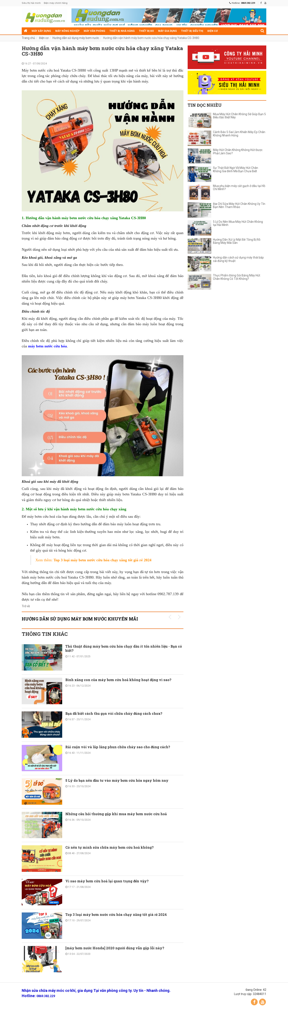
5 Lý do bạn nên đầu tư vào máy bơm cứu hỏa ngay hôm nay (116, 780)
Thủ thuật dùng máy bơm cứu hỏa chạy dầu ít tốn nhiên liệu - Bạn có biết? (123, 648)
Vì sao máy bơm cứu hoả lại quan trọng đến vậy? (107, 881)
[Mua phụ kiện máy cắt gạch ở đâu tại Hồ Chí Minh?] (199, 192)
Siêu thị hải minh (31, 3)
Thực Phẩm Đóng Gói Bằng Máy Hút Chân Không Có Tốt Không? (236, 277)
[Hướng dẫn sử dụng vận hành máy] (44, 16)
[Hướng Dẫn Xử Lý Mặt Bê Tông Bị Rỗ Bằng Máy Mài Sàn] (199, 245)
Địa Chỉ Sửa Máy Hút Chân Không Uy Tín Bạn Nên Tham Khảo (239, 205)
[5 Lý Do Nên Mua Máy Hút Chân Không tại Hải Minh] (199, 228)
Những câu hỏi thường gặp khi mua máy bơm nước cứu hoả (116, 814)
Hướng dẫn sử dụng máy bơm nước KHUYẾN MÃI (80, 619)
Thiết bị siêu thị (192, 30)
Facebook (254, 1002)
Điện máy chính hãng (55, 3)
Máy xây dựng (41, 30)
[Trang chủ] (26, 31)
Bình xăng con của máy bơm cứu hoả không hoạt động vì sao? (118, 680)
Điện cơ (212, 30)
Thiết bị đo (146, 30)
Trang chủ (28, 38)
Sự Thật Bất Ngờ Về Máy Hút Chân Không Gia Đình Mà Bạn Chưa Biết (235, 169)
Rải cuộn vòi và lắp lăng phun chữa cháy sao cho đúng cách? (117, 747)
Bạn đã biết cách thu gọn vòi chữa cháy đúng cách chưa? (113, 713)
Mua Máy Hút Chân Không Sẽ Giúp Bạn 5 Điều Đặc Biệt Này (239, 116)
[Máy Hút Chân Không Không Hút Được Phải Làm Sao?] (199, 156)
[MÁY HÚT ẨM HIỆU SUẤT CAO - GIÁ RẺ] (168, 18)
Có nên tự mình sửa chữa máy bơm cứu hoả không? (109, 847)
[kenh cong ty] (227, 57)
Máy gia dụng (167, 30)
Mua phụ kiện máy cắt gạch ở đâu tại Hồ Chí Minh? (239, 187)
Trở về (26, 606)
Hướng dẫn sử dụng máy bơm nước (75, 38)
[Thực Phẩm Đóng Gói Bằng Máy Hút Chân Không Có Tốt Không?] (199, 281)
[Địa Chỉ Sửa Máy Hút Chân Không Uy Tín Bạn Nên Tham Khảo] (199, 210)
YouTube (262, 1002)
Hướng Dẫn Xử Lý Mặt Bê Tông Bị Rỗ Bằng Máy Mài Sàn (236, 241)
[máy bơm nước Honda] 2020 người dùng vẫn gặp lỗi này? (114, 948)
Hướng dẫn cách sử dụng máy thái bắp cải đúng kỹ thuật (238, 259)
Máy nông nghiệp (67, 30)
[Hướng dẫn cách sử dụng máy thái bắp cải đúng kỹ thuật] (199, 263)
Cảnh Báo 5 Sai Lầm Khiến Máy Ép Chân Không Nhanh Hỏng (239, 134)
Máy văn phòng (94, 30)
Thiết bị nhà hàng (122, 30)
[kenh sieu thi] (227, 82)
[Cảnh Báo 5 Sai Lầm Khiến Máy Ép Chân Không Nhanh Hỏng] (199, 138)
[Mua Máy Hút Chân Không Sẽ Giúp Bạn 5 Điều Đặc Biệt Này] (199, 120)
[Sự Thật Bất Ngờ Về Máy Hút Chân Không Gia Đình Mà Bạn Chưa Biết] (199, 174)
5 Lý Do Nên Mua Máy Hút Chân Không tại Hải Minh (238, 223)
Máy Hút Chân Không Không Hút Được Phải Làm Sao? (237, 151)
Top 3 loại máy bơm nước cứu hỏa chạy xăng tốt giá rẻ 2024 (116, 914)
